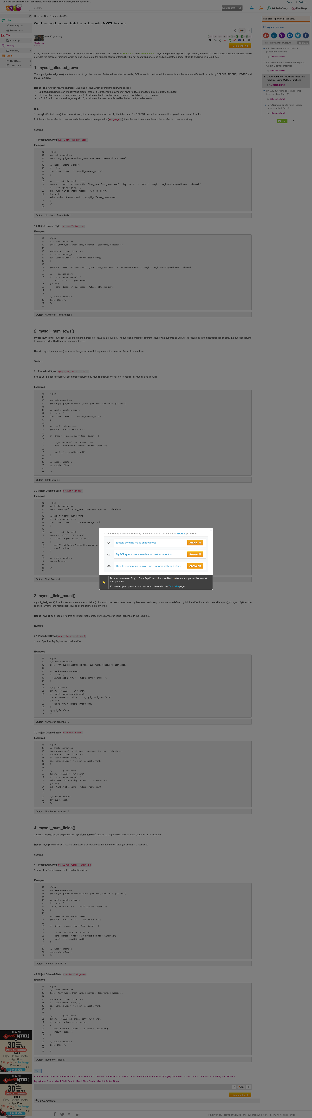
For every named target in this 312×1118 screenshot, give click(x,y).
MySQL (181, 533)
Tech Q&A (174, 586)
